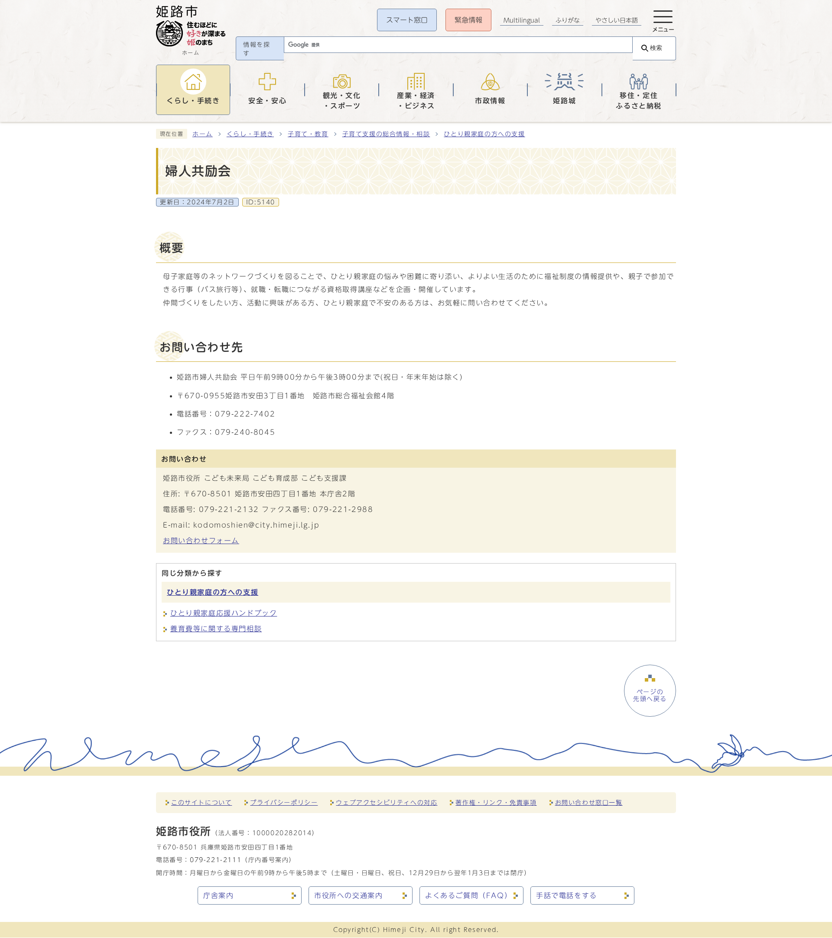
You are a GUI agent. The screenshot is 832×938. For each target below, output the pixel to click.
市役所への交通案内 (348, 895)
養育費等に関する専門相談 (216, 628)
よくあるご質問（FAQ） (468, 895)
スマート (407, 19)
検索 (656, 48)
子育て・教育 (308, 134)
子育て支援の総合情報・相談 (386, 134)
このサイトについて (201, 802)
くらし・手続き (250, 134)
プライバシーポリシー (284, 802)
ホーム (202, 134)
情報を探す (256, 49)
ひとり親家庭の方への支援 (484, 134)
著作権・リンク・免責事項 (495, 802)
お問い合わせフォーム (201, 540)
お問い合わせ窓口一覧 (589, 802)
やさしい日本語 (616, 20)
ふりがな (568, 20)
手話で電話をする (566, 895)
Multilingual (522, 20)
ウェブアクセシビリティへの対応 (386, 802)
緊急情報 (468, 19)
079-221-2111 (215, 859)
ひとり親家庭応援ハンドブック (223, 613)
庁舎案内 (218, 895)
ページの (650, 695)
